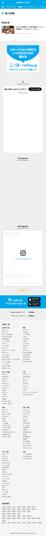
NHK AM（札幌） (6, 366)
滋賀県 (18, 516)
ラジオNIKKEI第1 (27, 454)
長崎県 (14, 523)
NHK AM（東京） (27, 361)
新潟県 (4, 511)
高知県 (4, 520)
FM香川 (25, 434)
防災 (3, 7)
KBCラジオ (5, 456)
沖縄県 (39, 523)
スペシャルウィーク (31, 7)
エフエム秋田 (5, 354)
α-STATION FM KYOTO (8, 432)
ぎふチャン (26, 379)
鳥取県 (14, 518)
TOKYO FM (26, 339)
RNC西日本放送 (27, 432)
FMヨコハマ (26, 350)
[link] (16, 89)
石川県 (18, 511)
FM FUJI (4, 394)
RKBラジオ (5, 454)
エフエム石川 (5, 385)
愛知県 (4, 513)
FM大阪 (4, 421)
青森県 (9, 507)
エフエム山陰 (26, 412)
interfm (25, 336)
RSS (24, 290)
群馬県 (14, 509)
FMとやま (4, 381)
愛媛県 (38, 518)
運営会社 (32, 316)
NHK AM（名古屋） (7, 403)
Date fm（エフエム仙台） (9, 350)
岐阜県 (9, 513)
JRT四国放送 (26, 427)
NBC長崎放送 (5, 467)
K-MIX (24, 390)
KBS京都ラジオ (6, 430)
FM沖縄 (4, 494)
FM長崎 (4, 469)
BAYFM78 (25, 345)
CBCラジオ (26, 374)
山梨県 (9, 511)
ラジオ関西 (5, 423)
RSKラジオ (26, 414)
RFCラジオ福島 (6, 361)
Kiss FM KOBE (6, 425)
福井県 (28, 511)
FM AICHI (25, 383)
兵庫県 (9, 516)
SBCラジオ (5, 397)
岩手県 (14, 507)
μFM (3, 488)
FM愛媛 (25, 439)
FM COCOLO (5, 416)
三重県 (18, 513)
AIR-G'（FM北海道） (7, 334)
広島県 (9, 518)
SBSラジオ (26, 388)
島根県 (18, 518)
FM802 (4, 418)
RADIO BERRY (26, 357)
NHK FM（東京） (27, 458)
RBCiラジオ (5, 490)
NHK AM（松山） (27, 448)
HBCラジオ (5, 330)
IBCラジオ (4, 343)
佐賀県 (9, 523)
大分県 (23, 523)
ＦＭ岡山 (25, 416)
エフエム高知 (26, 443)
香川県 (28, 518)
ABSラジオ (5, 352)
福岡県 (4, 523)
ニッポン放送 (26, 334)
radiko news (23, 2)
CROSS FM (5, 460)
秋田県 (23, 507)
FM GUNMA (26, 359)
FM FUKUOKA (6, 463)
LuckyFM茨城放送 (28, 352)
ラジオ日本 (26, 343)
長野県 (14, 511)
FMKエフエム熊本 (7, 474)
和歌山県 (29, 516)
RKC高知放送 (26, 441)
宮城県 (18, 507)
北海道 (4, 507)
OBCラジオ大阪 (6, 414)
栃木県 (9, 509)
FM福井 (4, 390)
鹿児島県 (34, 523)
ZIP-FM (25, 381)
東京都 (28, 509)
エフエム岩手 (5, 345)
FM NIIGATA (5, 376)
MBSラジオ (5, 412)
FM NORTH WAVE (7, 336)
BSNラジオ (5, 374)
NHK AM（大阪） (6, 436)
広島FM (25, 421)
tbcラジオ (4, 348)
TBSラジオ (26, 330)
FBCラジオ (5, 388)
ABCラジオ (5, 409)
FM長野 (4, 399)
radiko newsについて (17, 312)
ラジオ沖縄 (5, 492)
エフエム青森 (5, 341)
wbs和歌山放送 (6, 434)
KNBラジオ (5, 379)
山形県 (28, 507)
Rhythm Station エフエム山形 (10, 359)
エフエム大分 (5, 478)
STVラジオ (5, 332)
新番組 (20, 7)
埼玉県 (18, 509)
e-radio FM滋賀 (6, 427)
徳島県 (33, 518)
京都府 (14, 516)
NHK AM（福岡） (6, 497)
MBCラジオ (5, 485)
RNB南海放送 (26, 436)
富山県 (23, 511)
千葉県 (23, 509)
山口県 (23, 518)
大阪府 (4, 516)
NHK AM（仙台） (6, 368)
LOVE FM (4, 458)
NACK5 (25, 348)
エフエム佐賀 (5, 465)
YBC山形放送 (5, 357)
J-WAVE (25, 341)
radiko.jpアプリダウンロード (23, 301)
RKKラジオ (5, 472)
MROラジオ (5, 383)
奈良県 (23, 516)
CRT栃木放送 (26, 354)
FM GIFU (25, 385)
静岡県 (14, 513)
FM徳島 (25, 430)
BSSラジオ (26, 409)
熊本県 (18, 523)
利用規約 (31, 312)
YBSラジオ (5, 392)
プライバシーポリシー (18, 316)
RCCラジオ (26, 418)
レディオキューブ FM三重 (30, 392)
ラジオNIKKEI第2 (27, 456)
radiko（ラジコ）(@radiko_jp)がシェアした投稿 (23, 283)
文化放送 (25, 332)
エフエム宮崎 (5, 483)
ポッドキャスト (11, 7)
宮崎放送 (4, 481)
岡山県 (4, 518)
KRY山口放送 (26, 423)
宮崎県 (28, 523)
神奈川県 (34, 509)
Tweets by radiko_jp (23, 93)
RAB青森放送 (5, 339)
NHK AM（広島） (27, 445)
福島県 (33, 507)
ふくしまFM (5, 363)
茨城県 (4, 509)
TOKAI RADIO (26, 376)
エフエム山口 (26, 425)
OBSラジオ (5, 476)
